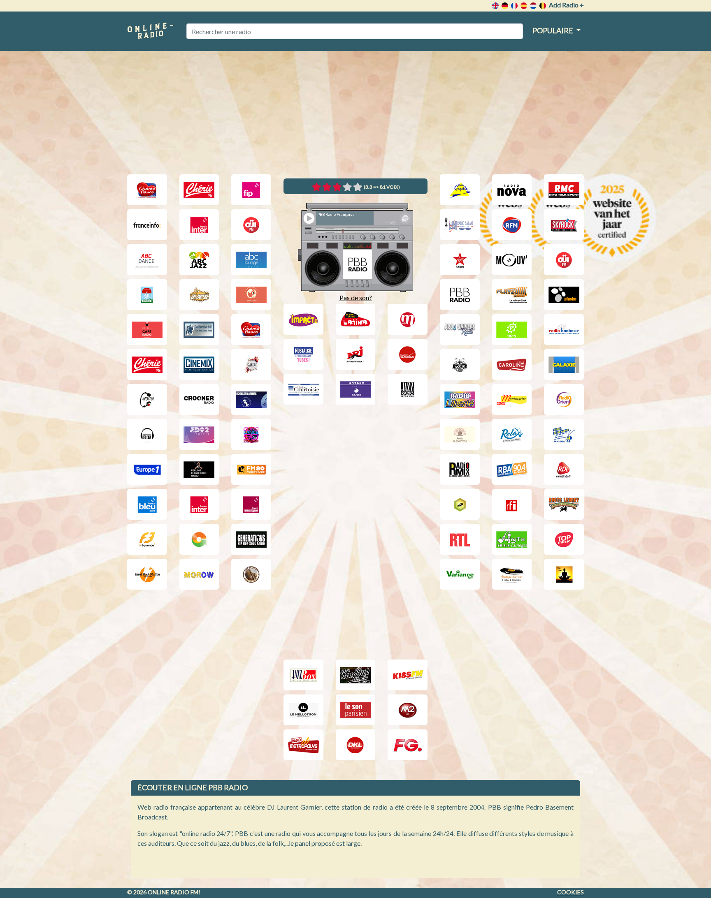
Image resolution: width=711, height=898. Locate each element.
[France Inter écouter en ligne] (199, 224)
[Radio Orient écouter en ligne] (564, 399)
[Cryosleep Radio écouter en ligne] (251, 399)
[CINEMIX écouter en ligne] (199, 364)
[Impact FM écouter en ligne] (303, 319)
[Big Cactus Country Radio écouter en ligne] (199, 294)
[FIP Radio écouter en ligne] (251, 189)
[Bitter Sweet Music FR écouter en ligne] (251, 294)
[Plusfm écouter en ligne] (564, 294)
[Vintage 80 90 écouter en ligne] (512, 574)
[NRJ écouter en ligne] (356, 354)
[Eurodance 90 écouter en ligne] (251, 434)
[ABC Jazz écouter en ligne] (199, 259)
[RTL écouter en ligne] (460, 539)
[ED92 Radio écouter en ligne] (199, 434)
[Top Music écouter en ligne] (564, 539)
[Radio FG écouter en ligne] (408, 744)
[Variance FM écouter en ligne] (460, 574)
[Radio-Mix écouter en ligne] (460, 469)
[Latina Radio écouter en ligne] (356, 319)
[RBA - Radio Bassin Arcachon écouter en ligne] (512, 469)
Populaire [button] (553, 30)
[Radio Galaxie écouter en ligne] (564, 364)
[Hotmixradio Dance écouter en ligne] (356, 389)
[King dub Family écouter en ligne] (356, 675)
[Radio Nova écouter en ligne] (512, 189)
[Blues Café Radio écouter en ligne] (147, 329)
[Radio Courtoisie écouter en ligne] (303, 389)
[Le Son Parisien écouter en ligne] (356, 709)
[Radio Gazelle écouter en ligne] (460, 189)
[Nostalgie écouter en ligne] (303, 354)
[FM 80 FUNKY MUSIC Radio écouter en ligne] (251, 469)
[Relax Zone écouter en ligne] (460, 504)
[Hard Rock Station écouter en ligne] (147, 574)
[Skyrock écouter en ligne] (564, 224)
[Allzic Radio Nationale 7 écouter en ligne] (147, 294)
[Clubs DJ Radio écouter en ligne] (251, 364)
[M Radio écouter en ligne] (408, 319)
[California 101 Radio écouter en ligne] (199, 329)
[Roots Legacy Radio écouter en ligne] (564, 504)
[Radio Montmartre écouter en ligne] (512, 399)
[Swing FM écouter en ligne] (512, 539)
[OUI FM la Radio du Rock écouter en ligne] (251, 224)
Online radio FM (173, 892)
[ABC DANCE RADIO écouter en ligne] (147, 259)
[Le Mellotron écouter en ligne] (303, 709)
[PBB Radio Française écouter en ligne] (460, 294)
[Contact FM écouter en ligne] (147, 399)
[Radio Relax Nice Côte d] (512, 434)
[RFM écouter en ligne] (512, 224)
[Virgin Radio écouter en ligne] (460, 259)
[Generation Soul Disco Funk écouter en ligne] (199, 539)
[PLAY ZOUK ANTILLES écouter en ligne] (512, 294)
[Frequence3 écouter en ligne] (147, 539)
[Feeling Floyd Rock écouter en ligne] (199, 469)
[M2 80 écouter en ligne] (408, 709)
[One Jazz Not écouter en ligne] (251, 574)
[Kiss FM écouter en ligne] (408, 675)
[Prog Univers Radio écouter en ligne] (460, 329)
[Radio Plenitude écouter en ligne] (460, 434)
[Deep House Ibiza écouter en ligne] (147, 434)
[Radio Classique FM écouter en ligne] (408, 354)
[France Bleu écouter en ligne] (147, 504)
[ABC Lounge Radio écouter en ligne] (251, 259)
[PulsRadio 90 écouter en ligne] (512, 329)
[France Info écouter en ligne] (147, 224)
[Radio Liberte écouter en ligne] (460, 399)
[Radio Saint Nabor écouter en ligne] (564, 434)
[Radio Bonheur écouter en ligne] (564, 329)
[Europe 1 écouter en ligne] (147, 469)
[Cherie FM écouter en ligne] (199, 189)
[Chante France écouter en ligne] (147, 189)
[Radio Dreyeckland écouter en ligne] (356, 744)
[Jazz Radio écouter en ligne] (408, 389)
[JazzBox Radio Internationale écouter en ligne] (303, 675)
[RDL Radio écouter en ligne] (564, 469)
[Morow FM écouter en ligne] (199, 574)
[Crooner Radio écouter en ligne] (199, 399)
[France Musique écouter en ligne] (251, 504)
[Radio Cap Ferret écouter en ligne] (460, 364)
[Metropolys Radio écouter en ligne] (303, 744)
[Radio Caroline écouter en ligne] (512, 364)
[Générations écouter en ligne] (251, 539)
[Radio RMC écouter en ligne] (564, 189)
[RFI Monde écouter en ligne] (512, 504)
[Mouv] (512, 259)
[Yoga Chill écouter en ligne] (564, 574)
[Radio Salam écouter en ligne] (460, 224)
